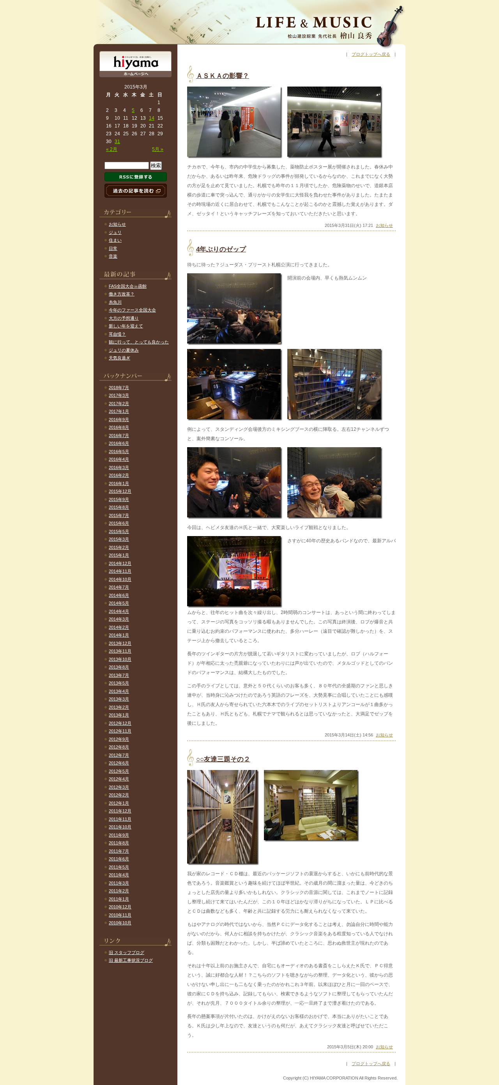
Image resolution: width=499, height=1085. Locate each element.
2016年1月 (119, 483)
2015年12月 (120, 491)
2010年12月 (120, 906)
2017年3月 (119, 395)
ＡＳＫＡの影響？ (222, 76)
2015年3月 (119, 539)
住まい (115, 240)
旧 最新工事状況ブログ (131, 960)
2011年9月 (119, 835)
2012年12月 (120, 723)
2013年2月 (119, 707)
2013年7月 (119, 675)
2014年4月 (119, 611)
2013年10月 (120, 659)
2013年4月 (119, 691)
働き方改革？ (121, 294)
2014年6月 (119, 595)
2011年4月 (119, 875)
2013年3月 (119, 699)
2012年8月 (119, 747)
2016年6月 (119, 443)
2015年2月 (119, 547)
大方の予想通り (124, 318)
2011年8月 (119, 843)
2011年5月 (119, 867)
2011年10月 (120, 827)
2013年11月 (120, 651)
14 (151, 118)
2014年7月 (119, 587)
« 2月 (111, 149)
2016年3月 (119, 467)
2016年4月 (119, 459)
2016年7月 (119, 435)
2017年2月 (119, 403)
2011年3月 (119, 883)
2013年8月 (119, 667)
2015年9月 (119, 499)
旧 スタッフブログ (126, 952)
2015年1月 (119, 555)
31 (117, 141)
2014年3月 (119, 619)
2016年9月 (119, 419)
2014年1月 (119, 635)
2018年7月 (119, 387)
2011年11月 (120, 819)
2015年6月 (119, 523)
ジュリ (115, 232)
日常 (113, 248)
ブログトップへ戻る (371, 54)
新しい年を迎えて (126, 326)
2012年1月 (119, 803)
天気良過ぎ (119, 358)
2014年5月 (119, 603)
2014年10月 (120, 579)
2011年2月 (119, 891)
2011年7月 (119, 851)
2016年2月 (119, 475)
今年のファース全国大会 (132, 310)
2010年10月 (120, 922)
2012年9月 (119, 739)
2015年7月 (119, 515)
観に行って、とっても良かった (139, 342)
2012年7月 (119, 755)
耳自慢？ (117, 334)
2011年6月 (119, 859)
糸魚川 (115, 302)
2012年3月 (119, 787)
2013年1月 (119, 715)
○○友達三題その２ (223, 759)
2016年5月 (119, 451)
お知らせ (384, 225)
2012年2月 (119, 795)
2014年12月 (120, 563)
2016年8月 (119, 427)
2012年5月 (119, 771)
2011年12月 (120, 811)
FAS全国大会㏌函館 (128, 286)
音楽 (113, 256)
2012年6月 (119, 763)
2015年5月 (119, 531)
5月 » (157, 149)
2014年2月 (119, 627)
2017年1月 (119, 411)
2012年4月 (119, 779)
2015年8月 (119, 507)
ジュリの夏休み (124, 350)
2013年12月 (120, 643)
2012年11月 (120, 731)
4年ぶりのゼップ (221, 249)
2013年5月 (119, 683)
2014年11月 (120, 571)
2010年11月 (120, 915)
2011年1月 (119, 899)
